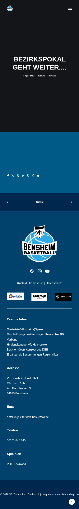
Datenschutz (54, 283)
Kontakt (22, 283)
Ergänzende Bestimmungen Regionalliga (32, 354)
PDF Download (16, 464)
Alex (54, 76)
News (42, 76)
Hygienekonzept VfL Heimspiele (27, 344)
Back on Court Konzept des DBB (27, 349)
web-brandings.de (69, 494)
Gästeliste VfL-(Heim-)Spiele (25, 329)
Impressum (36, 283)
